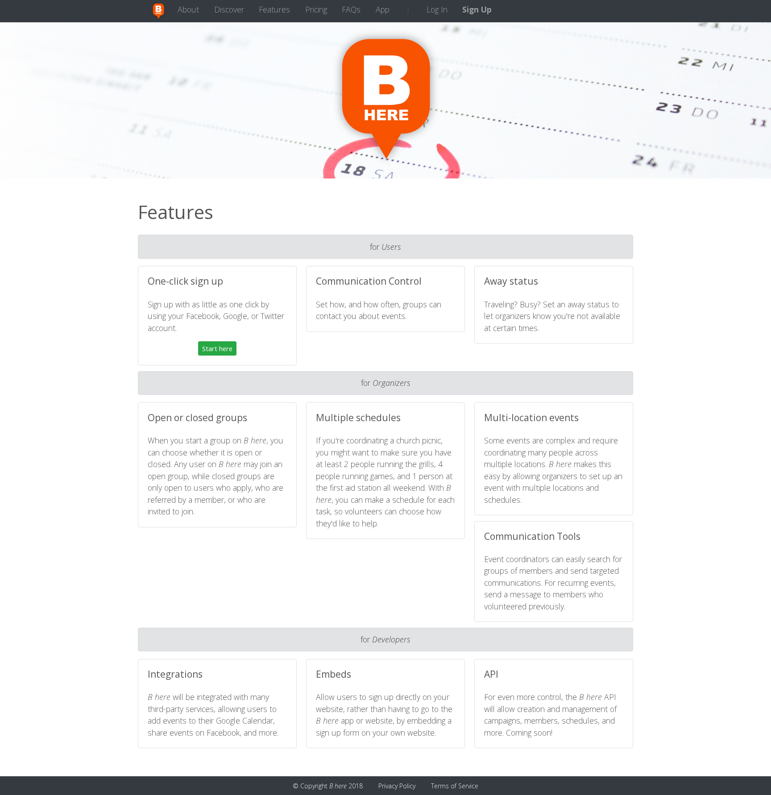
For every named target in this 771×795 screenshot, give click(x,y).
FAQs (351, 9)
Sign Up (477, 9)
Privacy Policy (396, 786)
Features (274, 9)
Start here (217, 348)
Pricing (316, 9)
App (383, 9)
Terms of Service (454, 786)
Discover (229, 9)
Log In (437, 9)
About (188, 9)
